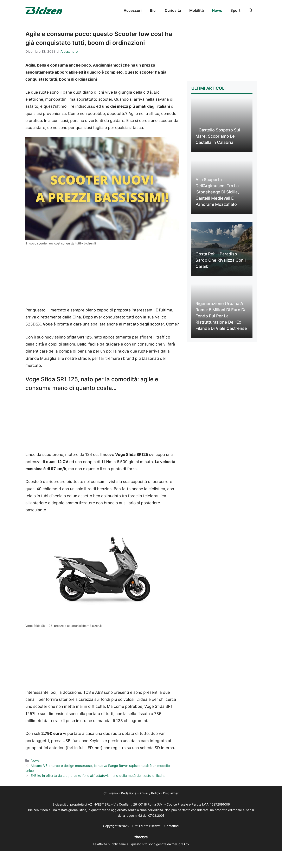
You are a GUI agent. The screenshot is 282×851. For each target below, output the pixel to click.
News (217, 10)
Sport (235, 10)
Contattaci (171, 826)
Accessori (133, 10)
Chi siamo (110, 793)
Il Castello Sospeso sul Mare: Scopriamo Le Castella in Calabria (218, 136)
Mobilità (196, 10)
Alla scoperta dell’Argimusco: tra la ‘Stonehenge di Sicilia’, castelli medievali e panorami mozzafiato (217, 192)
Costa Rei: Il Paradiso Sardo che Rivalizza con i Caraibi (221, 260)
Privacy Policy (150, 793)
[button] (251, 10)
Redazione (128, 793)
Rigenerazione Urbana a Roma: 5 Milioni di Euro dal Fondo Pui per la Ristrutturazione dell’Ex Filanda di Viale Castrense (222, 316)
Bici (153, 10)
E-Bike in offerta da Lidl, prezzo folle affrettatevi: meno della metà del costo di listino (98, 776)
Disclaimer (171, 793)
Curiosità (173, 10)
